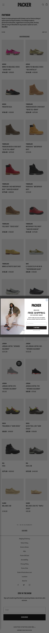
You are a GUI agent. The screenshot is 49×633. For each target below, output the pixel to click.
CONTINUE (36, 328)
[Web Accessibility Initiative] (1, 630)
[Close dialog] (47, 300)
